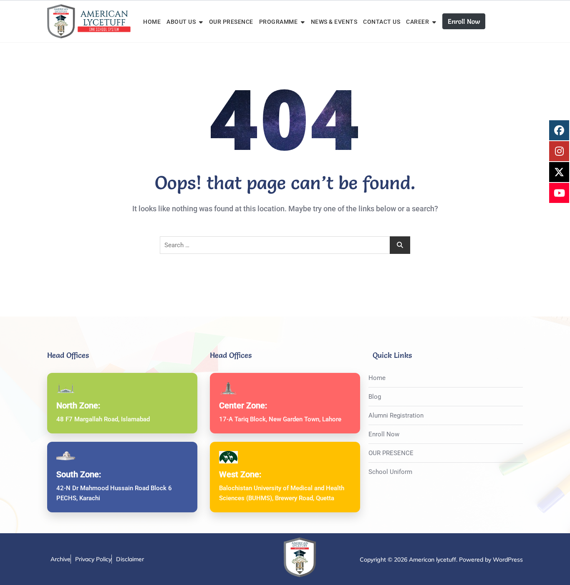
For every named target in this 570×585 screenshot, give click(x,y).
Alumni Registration (396, 415)
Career (417, 21)
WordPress (508, 559)
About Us (181, 21)
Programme (278, 21)
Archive (60, 559)
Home (152, 21)
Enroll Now (464, 21)
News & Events (334, 21)
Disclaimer (130, 559)
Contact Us (381, 21)
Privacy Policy (93, 559)
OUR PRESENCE (391, 453)
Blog (374, 396)
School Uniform (390, 472)
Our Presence (231, 21)
